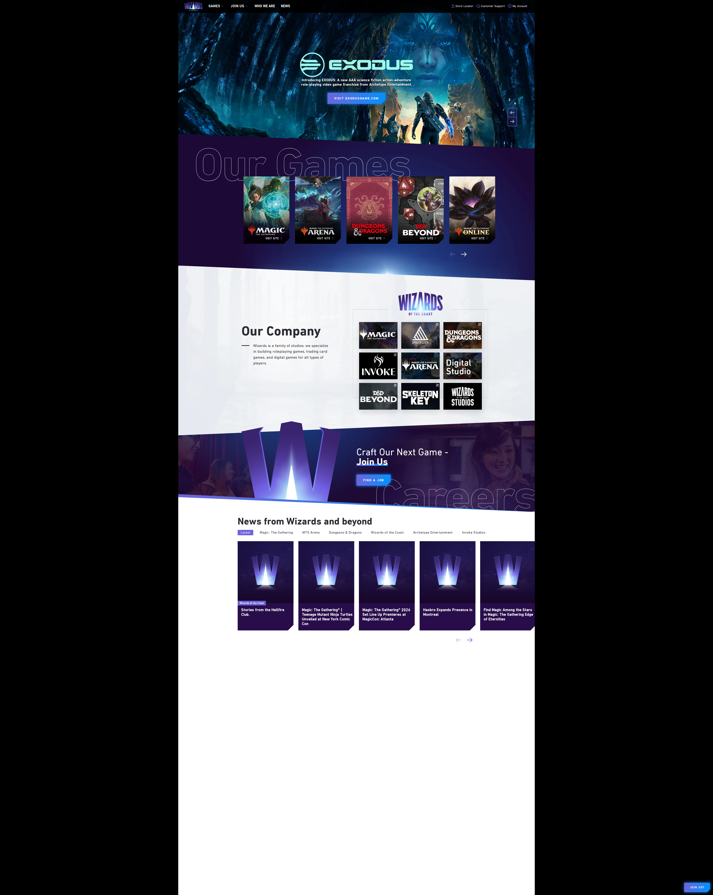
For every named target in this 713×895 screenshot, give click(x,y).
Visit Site (272, 238)
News (285, 6)
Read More (245, 543)
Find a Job (373, 480)
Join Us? (697, 887)
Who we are (265, 6)
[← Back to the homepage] (193, 6)
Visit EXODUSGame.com (356, 98)
